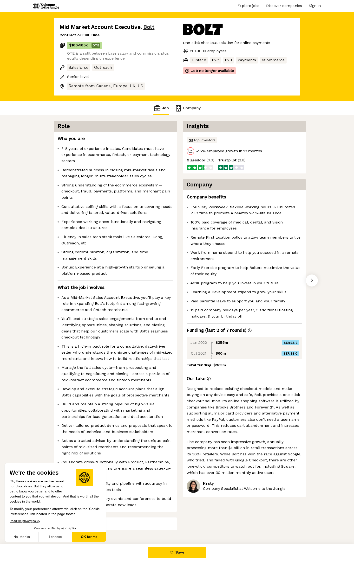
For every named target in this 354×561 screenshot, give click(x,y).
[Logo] (46, 6)
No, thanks (21, 537)
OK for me (89, 537)
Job (165, 108)
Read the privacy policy (25, 521)
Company (192, 108)
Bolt (148, 27)
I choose (55, 537)
